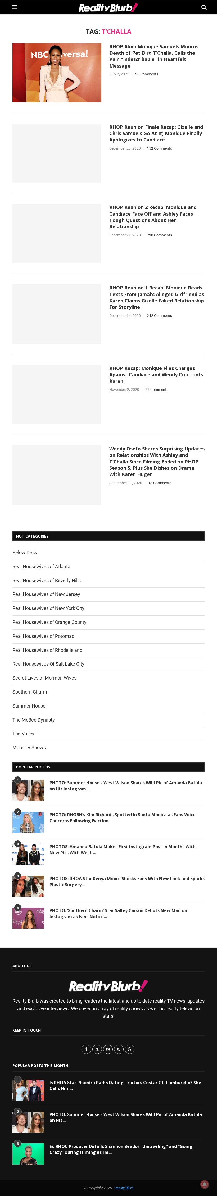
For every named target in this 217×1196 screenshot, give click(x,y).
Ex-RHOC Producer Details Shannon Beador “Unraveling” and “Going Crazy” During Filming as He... (120, 1149)
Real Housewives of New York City (48, 608)
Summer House (29, 706)
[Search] (202, 7)
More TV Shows (29, 747)
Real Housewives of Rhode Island (47, 650)
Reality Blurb (124, 1188)
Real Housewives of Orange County (49, 622)
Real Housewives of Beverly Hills (46, 580)
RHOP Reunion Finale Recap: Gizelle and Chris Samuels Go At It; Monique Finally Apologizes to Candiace (156, 133)
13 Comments (159, 483)
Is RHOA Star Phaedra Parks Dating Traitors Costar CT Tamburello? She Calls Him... (125, 1085)
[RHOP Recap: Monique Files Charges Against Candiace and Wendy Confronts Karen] (56, 394)
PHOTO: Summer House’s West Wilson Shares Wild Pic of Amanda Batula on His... (125, 1117)
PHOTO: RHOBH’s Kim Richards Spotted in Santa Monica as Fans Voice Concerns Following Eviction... (122, 817)
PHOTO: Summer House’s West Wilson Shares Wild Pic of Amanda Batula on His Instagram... (125, 785)
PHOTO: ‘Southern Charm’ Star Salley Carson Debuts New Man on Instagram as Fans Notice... (118, 913)
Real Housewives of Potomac (43, 636)
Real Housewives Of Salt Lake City (48, 664)
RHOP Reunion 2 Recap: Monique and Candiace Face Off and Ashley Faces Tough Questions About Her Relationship (153, 217)
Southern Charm (29, 692)
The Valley (23, 733)
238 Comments (159, 235)
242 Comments (159, 316)
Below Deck (24, 552)
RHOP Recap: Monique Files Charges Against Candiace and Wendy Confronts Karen (156, 374)
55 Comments (156, 389)
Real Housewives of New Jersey (46, 594)
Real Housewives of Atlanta (41, 566)
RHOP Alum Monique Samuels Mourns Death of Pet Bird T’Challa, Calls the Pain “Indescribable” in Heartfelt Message (153, 56)
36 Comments (146, 74)
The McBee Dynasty (33, 720)
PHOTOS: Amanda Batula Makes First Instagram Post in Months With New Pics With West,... (122, 849)
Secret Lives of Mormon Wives (44, 678)
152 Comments (159, 148)
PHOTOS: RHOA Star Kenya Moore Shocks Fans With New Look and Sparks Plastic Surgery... (127, 881)
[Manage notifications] (204, 1184)
